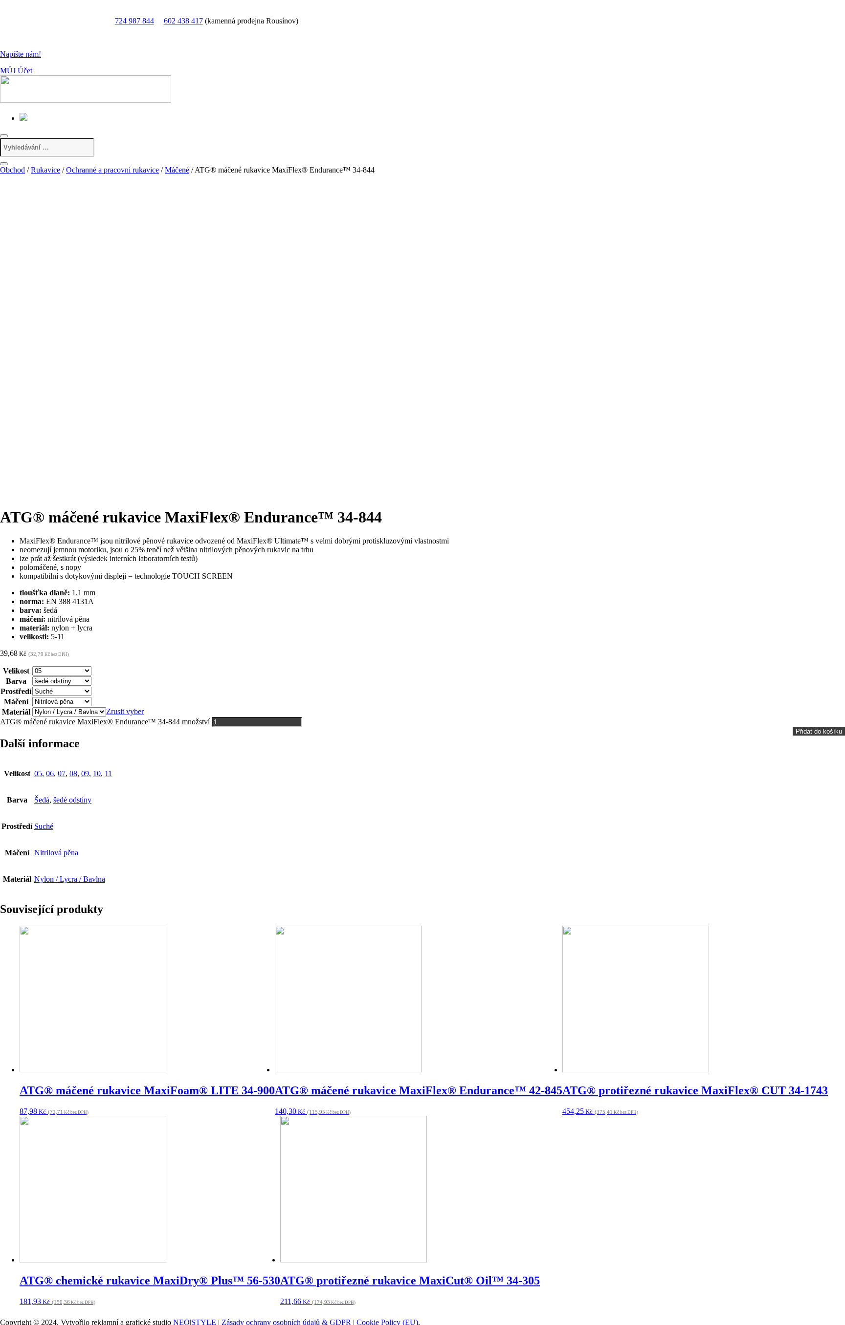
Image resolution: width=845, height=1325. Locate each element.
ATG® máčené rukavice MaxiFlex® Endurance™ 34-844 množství (105, 721)
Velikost (16, 671)
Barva (16, 681)
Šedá (41, 800)
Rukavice (45, 170)
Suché (43, 826)
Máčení (16, 701)
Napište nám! (20, 54)
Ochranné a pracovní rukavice (112, 170)
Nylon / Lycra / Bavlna (69, 879)
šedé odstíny (72, 800)
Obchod (12, 170)
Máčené (177, 170)
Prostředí (15, 691)
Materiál (16, 712)
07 (62, 773)
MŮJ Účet (16, 70)
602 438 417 (183, 21)
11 (108, 773)
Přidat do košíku (819, 731)
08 (73, 773)
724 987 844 (134, 21)
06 (50, 773)
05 (38, 773)
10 (97, 773)
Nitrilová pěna (56, 852)
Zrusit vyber (125, 711)
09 (85, 773)
